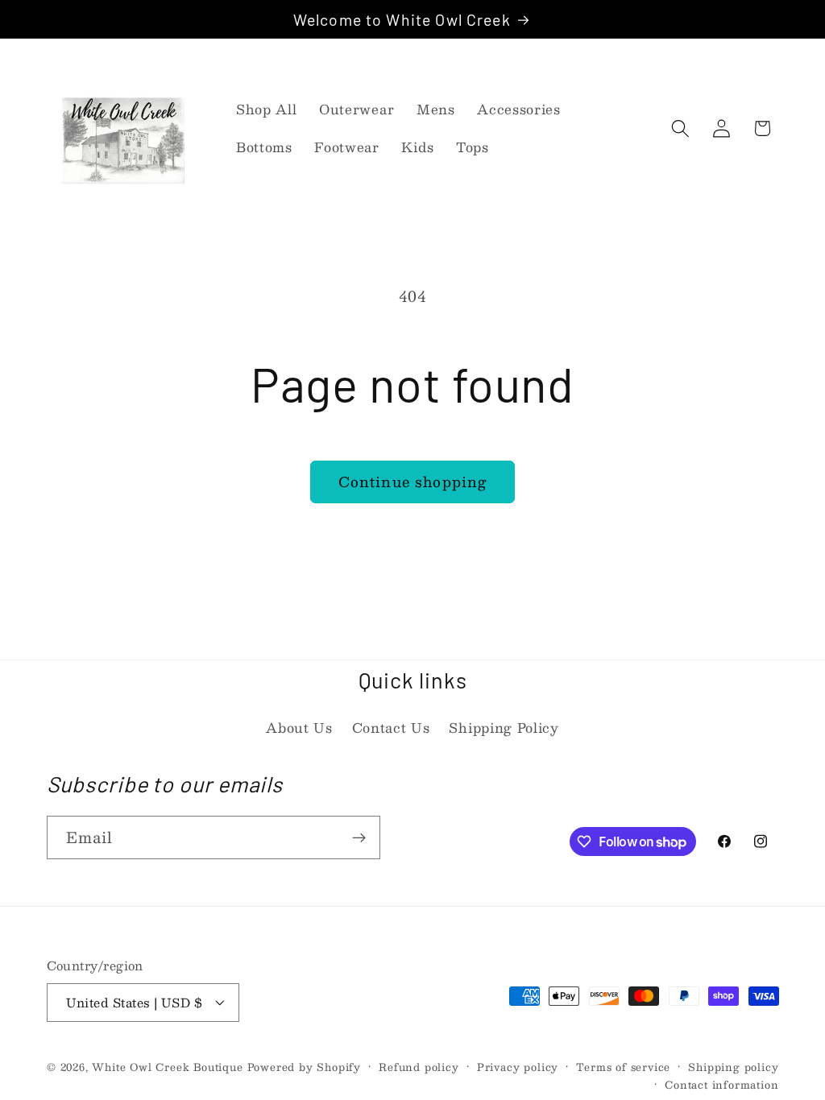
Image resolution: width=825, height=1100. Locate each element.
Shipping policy (733, 1067)
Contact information (721, 1085)
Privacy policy (517, 1067)
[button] (680, 128)
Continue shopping (412, 481)
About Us (299, 727)
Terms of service (623, 1067)
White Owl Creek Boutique (167, 1066)
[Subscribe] (358, 837)
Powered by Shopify (304, 1066)
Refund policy (418, 1067)
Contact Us (391, 727)
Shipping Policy (503, 727)
